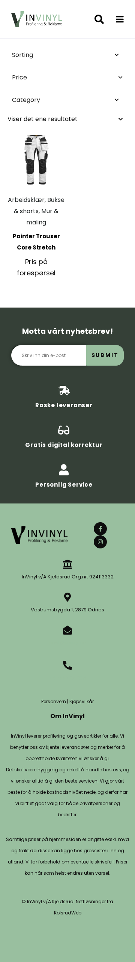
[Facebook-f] (100, 528)
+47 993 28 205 (67, 677)
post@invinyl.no (68, 642)
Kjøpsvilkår (81, 701)
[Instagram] (100, 541)
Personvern (53, 701)
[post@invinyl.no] (67, 630)
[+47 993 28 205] (67, 665)
